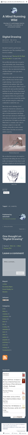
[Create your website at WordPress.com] (14, 1)
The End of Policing (8, 391)
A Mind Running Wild (14, 18)
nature (4, 334)
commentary (5, 316)
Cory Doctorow (6, 375)
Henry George (6, 387)
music (3, 332)
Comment (20, 273)
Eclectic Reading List (7, 289)
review (4, 345)
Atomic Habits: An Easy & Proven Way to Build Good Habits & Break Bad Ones (12, 399)
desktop (4, 319)
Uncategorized (6, 350)
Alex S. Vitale (6, 392)
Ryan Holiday (6, 411)
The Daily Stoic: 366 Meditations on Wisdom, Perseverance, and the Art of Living (12, 408)
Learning (14, 40)
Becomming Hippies (7, 286)
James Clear (6, 402)
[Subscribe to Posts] (4, 359)
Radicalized (6, 374)
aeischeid (6, 40)
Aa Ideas (4, 284)
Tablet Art (21, 229)
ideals (3, 321)
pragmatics (5, 339)
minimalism (5, 329)
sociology (4, 347)
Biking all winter (7, 227)
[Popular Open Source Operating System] (5, 300)
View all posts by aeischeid (9, 219)
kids (3, 324)
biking (4, 311)
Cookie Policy (5, 428)
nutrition (4, 337)
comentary (5, 314)
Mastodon (4, 292)
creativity (14, 206)
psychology (5, 342)
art (9, 206)
